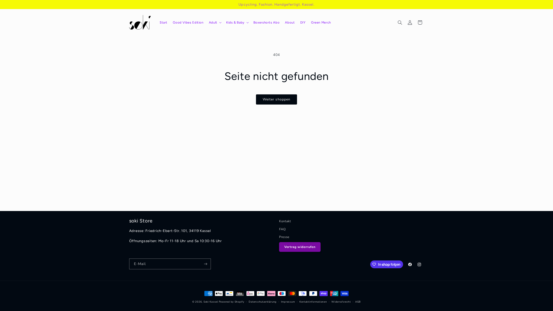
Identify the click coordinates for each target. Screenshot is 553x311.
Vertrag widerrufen (299, 247)
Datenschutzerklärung (262, 301)
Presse (284, 237)
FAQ (282, 229)
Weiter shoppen (276, 99)
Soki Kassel (210, 301)
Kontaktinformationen (313, 301)
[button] (214, 22)
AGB (358, 301)
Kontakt (285, 221)
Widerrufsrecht (341, 301)
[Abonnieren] (205, 264)
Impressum (288, 301)
